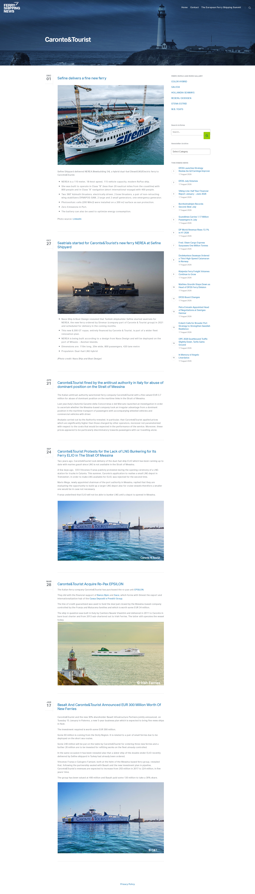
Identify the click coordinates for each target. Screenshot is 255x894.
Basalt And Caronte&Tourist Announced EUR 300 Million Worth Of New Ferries (109, 707)
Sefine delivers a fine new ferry (82, 78)
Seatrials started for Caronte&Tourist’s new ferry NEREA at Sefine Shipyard (109, 245)
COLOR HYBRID (179, 82)
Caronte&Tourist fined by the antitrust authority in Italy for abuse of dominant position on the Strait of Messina (110, 385)
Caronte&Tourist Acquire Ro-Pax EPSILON (90, 584)
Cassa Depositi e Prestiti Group (106, 599)
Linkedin (77, 219)
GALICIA (175, 87)
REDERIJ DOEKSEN (181, 98)
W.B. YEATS (177, 109)
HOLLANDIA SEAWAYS (183, 93)
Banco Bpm (103, 595)
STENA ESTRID (179, 104)
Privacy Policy (127, 884)
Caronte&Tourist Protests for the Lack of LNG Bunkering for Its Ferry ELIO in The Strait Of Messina (107, 454)
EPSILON (139, 590)
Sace (116, 595)
